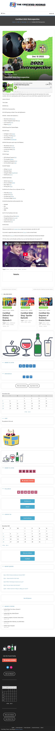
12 (3, 403)
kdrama (15, 269)
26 (3, 408)
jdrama (11, 269)
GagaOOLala (13, 139)
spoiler (29, 322)
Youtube (12, 147)
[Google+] (34, 365)
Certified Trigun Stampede (9, 625)
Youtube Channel (17, 229)
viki (8, 326)
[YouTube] (23, 365)
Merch (42, 727)
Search (51, 13)
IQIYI (11, 122)
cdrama (7, 269)
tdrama (19, 269)
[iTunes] (30, 365)
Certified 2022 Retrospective (17, 77)
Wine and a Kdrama (21, 385)
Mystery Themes (18, 729)
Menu (4, 13)
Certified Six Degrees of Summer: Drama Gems (13, 617)
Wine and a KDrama (27, 553)
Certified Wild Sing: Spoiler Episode (27, 315)
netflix (25, 322)
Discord (12, 235)
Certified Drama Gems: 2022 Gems (9, 289)
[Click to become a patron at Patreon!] (27, 480)
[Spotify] (20, 365)
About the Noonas (35, 727)
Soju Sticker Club (34, 385)
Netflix (13, 118)
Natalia (15, 74)
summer (45, 326)
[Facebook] (35, 492)
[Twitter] (18, 492)
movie (22, 322)
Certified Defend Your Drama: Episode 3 (12, 609)
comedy (26, 320)
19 (3, 406)
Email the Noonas (27, 518)
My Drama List (27, 501)
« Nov (25, 411)
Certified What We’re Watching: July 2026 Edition (14, 621)
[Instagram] (22, 492)
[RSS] (27, 365)
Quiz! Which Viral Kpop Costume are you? (13, 581)
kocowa (11, 324)
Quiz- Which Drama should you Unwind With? (14, 575)
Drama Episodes (9, 72)
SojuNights (27, 558)
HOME (13, 727)
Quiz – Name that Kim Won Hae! (11, 578)
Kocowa (15, 218)
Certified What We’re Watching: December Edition (42, 289)
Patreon (24, 232)
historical (44, 324)
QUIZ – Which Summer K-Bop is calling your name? (16, 588)
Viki (18, 120)
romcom (4, 326)
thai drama (24, 269)
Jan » (29, 411)
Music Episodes (27, 727)
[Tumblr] (32, 492)
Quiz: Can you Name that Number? (12, 585)
